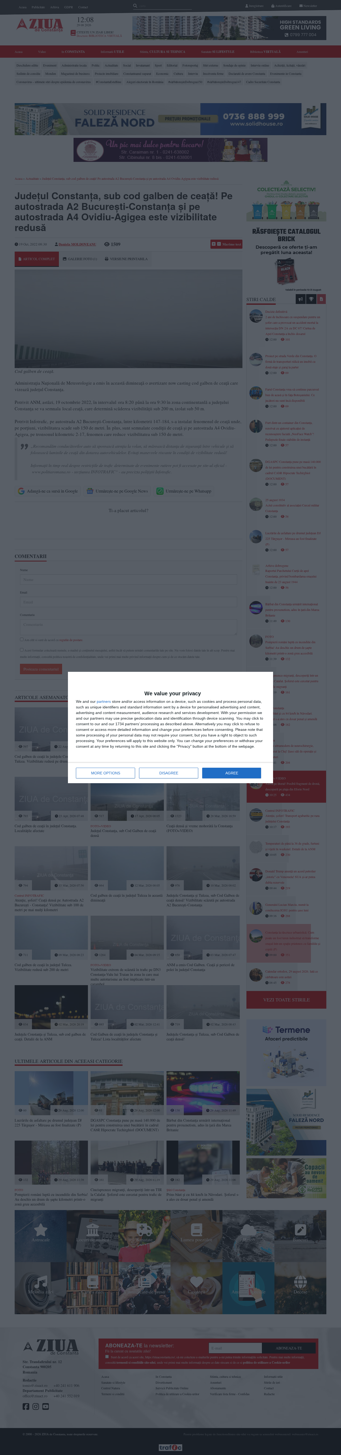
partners (104, 701)
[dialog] (170, 727)
